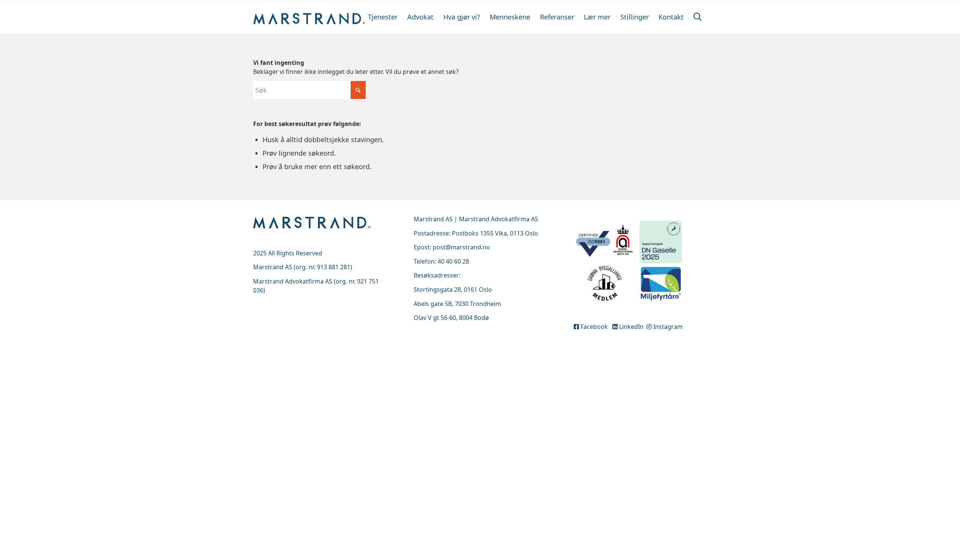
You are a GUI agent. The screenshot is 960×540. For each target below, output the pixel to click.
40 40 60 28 (453, 261)
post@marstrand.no (461, 247)
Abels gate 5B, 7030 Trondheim (457, 304)
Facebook (595, 326)
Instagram (667, 326)
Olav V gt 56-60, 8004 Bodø (451, 318)
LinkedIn (631, 326)
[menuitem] (382, 16)
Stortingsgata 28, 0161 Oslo (453, 289)
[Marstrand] (309, 16)
